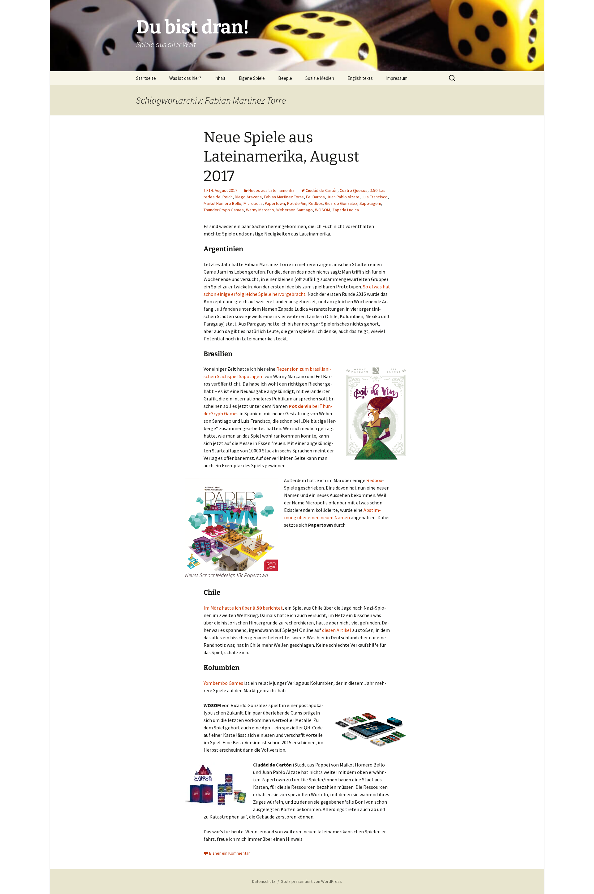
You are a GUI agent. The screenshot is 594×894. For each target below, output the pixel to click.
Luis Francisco (375, 197)
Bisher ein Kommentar (229, 853)
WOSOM (322, 210)
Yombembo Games (223, 683)
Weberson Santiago (294, 210)
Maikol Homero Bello (222, 203)
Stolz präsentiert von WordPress (311, 881)
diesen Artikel (336, 630)
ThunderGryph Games (224, 210)
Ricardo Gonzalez (341, 203)
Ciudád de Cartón (322, 190)
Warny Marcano (260, 210)
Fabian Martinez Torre (284, 197)
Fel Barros (315, 197)
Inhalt (220, 78)
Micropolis (253, 203)
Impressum (396, 78)
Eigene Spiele (252, 78)
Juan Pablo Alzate (343, 197)
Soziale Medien (319, 78)
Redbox (315, 203)
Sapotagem (370, 203)
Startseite (146, 78)
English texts (360, 78)
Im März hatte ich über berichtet (243, 608)
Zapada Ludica (345, 210)
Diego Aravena (248, 197)
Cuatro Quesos (354, 190)
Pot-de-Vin (296, 203)
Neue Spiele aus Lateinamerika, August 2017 (281, 156)
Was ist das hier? (185, 78)
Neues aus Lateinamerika (271, 190)
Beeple (285, 78)
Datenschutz (263, 881)
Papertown (275, 203)
